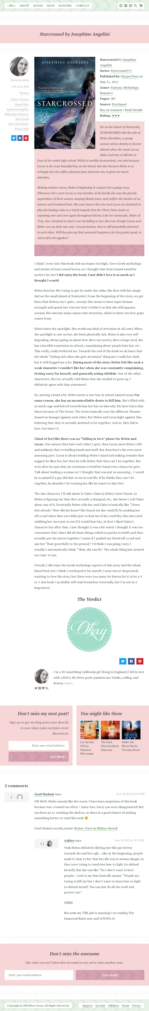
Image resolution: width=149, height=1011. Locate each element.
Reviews (24, 93)
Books (38, 5)
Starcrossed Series (18, 124)
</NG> (11, 5)
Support (87, 1005)
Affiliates (113, 1005)
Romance (23, 114)
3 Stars (14, 99)
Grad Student (44, 794)
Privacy (136, 1005)
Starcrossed (21, 119)
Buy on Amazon (111, 110)
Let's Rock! (57, 757)
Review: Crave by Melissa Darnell (95, 828)
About (25, 5)
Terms (125, 1005)
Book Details (133, 110)
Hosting (65, 5)
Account (100, 1005)
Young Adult (22, 128)
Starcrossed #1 (121, 70)
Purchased (119, 104)
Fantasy (23, 99)
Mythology (11, 114)
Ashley (69, 840)
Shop (51, 5)
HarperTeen (21, 104)
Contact (82, 5)
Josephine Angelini (17, 109)
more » (69, 683)
